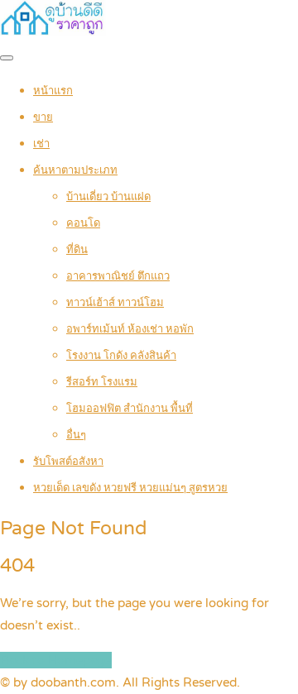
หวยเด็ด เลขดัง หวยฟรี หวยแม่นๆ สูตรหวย (130, 488)
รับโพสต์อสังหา (68, 461)
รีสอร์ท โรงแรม (101, 382)
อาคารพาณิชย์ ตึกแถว (118, 276)
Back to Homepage (56, 660)
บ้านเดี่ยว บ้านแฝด (108, 196)
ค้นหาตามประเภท (75, 170)
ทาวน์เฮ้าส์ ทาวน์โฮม (115, 302)
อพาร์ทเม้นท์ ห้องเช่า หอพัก (130, 329)
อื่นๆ (76, 435)
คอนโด (83, 223)
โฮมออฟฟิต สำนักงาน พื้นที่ (129, 408)
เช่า (41, 144)
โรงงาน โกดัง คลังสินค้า (121, 355)
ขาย (43, 117)
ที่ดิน (77, 249)
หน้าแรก (53, 91)
